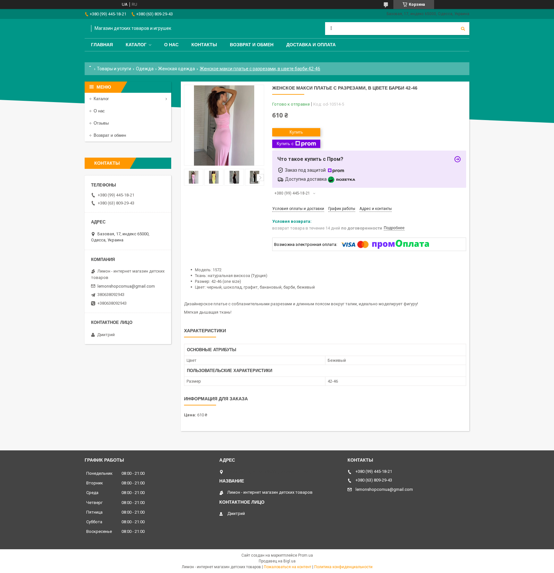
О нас (171, 44)
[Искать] (463, 28)
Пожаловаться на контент (287, 567)
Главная (102, 44)
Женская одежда (176, 68)
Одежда (145, 68)
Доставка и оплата (311, 44)
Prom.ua (305, 555)
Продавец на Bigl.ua (277, 561)
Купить (296, 132)
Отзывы (101, 123)
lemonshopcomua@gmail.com (126, 286)
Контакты (204, 44)
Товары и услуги (114, 68)
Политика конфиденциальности (343, 567)
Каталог (136, 44)
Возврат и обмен (251, 44)
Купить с (285, 143)
